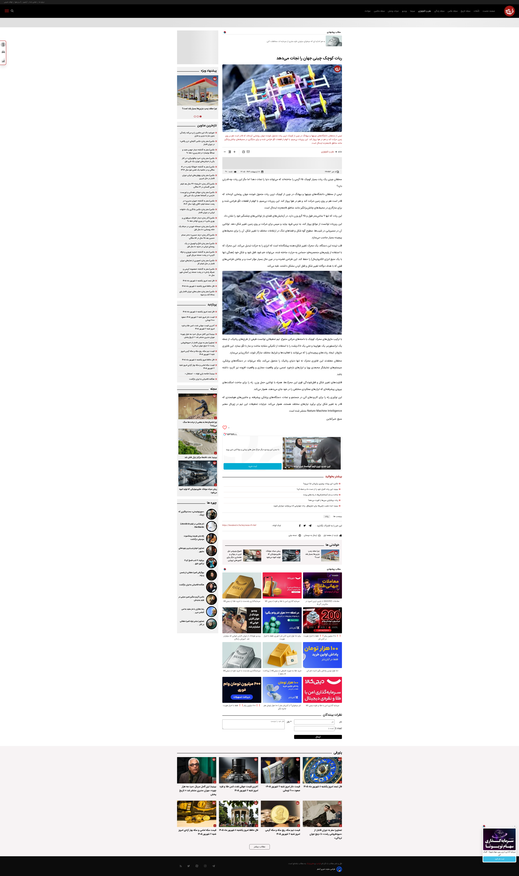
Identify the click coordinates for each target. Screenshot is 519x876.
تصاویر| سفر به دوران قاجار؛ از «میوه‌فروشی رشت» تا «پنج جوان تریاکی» (197, 344)
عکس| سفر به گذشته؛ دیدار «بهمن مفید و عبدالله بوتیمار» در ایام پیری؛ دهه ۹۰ (198, 151)
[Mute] (289, 467)
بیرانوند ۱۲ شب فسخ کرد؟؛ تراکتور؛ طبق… (194, 562)
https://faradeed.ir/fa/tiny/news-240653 (239, 525)
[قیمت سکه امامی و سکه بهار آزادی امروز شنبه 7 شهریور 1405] (196, 814)
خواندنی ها (332, 545)
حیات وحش (393, 11)
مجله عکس (453, 11)
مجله (213, 389)
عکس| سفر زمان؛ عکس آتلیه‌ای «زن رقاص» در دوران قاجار (197, 143)
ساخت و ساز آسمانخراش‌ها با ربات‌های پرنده (320, 495)
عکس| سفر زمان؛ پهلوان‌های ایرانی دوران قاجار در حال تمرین (198, 177)
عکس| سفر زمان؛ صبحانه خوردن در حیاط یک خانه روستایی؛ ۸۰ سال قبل (196, 228)
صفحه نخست (489, 11)
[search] (12, 11)
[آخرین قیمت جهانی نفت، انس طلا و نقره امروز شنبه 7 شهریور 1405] (238, 770)
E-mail (338, 728)
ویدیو (404, 11)
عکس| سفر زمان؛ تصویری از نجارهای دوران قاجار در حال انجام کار (197, 262)
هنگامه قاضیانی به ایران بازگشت (201, 379)
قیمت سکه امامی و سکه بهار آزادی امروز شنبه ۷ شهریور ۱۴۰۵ (196, 367)
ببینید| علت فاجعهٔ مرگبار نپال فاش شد (201, 457)
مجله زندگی (439, 11)
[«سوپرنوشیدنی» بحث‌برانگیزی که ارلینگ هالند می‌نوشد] (211, 514)
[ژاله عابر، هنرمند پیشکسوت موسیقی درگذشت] (211, 538)
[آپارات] (196, 866)
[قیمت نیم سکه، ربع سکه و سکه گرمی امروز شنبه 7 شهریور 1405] (280, 814)
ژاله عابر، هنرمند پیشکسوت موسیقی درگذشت (194, 538)
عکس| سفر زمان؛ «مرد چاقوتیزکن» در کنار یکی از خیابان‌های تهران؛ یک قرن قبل (198, 160)
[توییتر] (304, 526)
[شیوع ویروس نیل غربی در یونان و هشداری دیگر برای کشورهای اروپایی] (252, 555)
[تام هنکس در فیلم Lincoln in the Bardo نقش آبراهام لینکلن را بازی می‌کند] (211, 526)
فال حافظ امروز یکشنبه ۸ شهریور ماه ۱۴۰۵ (198, 286)
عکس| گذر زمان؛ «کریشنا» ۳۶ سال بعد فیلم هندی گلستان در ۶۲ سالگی (197, 185)
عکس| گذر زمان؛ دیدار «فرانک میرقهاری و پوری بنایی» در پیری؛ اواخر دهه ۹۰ (198, 219)
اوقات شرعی (8, 2)
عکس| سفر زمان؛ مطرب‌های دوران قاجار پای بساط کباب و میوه (196, 293)
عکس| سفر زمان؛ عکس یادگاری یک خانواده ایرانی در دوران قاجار (197, 211)
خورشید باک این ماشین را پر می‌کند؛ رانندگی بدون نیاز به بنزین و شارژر (197, 134)
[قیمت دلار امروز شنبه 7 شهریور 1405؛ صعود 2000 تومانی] (280, 770)
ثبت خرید (252, 466)
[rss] (181, 866)
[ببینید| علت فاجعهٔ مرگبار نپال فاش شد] (197, 441)
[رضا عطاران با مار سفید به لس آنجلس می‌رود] (211, 611)
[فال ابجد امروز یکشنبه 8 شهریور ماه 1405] (322, 770)
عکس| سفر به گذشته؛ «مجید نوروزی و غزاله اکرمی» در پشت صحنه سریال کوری (197, 254)
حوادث (368, 11)
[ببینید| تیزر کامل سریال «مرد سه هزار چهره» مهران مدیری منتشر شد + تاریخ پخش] (196, 770)
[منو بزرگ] (6, 11)
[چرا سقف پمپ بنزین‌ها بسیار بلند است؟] (330, 555)
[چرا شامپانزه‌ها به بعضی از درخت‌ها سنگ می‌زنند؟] (197, 406)
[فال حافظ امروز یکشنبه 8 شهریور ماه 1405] (238, 814)
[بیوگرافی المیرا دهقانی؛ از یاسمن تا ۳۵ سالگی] (211, 575)
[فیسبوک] (300, 526)
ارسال (318, 737)
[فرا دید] (509, 11)
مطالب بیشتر (259, 847)
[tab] (200, 116)
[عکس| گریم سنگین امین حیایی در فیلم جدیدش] (211, 599)
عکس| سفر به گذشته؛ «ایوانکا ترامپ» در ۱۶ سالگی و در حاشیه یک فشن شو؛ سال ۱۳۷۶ (197, 168)
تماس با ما (33, 2)
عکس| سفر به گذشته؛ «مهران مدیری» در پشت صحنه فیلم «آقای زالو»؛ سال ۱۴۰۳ (198, 202)
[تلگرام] (310, 526)
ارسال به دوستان (310, 535)
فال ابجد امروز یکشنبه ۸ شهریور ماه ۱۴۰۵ (198, 280)
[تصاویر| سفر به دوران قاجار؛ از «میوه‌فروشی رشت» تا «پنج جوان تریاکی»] (322, 814)
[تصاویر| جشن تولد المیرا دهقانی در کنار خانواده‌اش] (211, 623)
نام (341, 722)
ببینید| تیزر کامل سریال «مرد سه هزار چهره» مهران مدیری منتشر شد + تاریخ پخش (197, 336)
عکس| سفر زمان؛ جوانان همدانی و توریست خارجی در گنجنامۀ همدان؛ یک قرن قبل (197, 194)
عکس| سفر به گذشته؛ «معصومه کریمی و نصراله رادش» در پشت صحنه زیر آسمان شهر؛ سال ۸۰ (196, 272)
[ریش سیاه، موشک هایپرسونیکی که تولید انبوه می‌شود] (291, 555)
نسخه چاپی (292, 535)
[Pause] (285, 467)
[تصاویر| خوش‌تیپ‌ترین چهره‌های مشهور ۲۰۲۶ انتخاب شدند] (211, 550)
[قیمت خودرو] (3, 53)
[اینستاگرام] (205, 866)
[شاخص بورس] (3, 61)
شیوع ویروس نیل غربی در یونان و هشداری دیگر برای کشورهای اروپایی (234, 556)
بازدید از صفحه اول (330, 535)
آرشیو (25, 2)
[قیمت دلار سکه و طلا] (3, 45)
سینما (412, 11)
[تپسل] (224, 434)
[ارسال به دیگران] (248, 152)
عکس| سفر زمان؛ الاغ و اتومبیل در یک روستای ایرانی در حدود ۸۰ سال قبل (199, 245)
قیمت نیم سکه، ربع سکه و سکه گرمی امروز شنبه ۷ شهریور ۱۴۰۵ (197, 353)
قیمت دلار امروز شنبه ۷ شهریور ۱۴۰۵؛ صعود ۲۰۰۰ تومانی (197, 319)
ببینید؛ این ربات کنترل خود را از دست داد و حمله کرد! (317, 489)
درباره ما (41, 2)
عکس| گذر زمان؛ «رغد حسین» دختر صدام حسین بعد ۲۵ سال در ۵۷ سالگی (197, 237)
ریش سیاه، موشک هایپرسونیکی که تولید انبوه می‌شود (273, 554)
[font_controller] (234, 152)
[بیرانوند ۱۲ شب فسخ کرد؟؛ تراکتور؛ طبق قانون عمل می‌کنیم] (211, 563)
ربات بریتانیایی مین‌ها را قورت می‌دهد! (323, 500)
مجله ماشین (379, 11)
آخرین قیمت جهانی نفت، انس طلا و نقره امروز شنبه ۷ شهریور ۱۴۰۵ (198, 327)
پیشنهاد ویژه (209, 70)
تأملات (476, 11)
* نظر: (289, 722)
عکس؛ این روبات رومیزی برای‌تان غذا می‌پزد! (320, 483)
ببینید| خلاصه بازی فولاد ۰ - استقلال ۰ (199, 373)
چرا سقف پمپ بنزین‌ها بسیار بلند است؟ (312, 554)
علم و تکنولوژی (424, 11)
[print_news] (243, 152)
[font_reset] (229, 152)
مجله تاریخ (465, 11)
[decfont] (224, 152)
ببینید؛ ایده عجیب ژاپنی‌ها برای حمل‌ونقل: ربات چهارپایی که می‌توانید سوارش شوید (305, 506)
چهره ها (212, 502)
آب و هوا (18, 2)
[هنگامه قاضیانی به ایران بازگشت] (211, 587)
